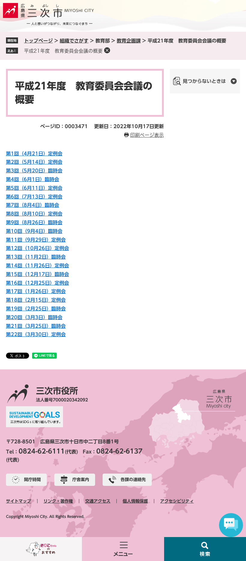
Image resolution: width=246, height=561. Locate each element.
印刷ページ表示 (147, 135)
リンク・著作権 (58, 501)
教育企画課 (129, 40)
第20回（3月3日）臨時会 (34, 317)
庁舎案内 (80, 479)
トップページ (38, 40)
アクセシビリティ (177, 501)
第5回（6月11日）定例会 (34, 188)
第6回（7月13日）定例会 (34, 196)
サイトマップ (18, 501)
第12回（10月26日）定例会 (37, 248)
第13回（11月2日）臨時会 (36, 256)
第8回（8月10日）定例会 (34, 213)
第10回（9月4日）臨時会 (34, 231)
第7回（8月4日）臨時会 (32, 205)
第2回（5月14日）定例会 (34, 162)
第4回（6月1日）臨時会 (32, 179)
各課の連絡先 (133, 479)
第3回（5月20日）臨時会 (34, 170)
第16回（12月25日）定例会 (37, 282)
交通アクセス (97, 501)
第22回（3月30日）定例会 (36, 334)
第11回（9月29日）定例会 (36, 239)
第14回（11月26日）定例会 (37, 265)
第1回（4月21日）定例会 (34, 153)
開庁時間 (32, 479)
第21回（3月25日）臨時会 (36, 326)
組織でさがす (74, 40)
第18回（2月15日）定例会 (36, 300)
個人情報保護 (135, 501)
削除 (107, 50)
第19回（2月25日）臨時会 (36, 308)
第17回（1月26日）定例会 (36, 291)
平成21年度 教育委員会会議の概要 (63, 50)
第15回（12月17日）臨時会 (37, 274)
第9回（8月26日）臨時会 (34, 222)
